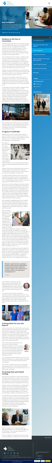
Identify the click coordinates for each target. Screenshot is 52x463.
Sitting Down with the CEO (39, 54)
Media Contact (20, 457)
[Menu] (49, 3)
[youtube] (4, 453)
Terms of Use (29, 457)
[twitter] (17, 453)
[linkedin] (14, 453)
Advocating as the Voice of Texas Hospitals (40, 45)
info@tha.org (39, 458)
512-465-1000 (38, 86)
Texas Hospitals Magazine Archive (9, 18)
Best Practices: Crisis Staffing (39, 68)
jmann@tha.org (38, 84)
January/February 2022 (12, 19)
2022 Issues (4, 19)
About (12, 457)
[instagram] (11, 453)
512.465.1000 (39, 455)
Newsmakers (36, 72)
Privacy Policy (25, 457)
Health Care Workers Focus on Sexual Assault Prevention (41, 59)
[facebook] (8, 453)
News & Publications (6, 16)
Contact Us (15, 457)
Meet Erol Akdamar (8, 22)
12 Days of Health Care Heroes (39, 64)
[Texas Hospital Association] (8, 3)
